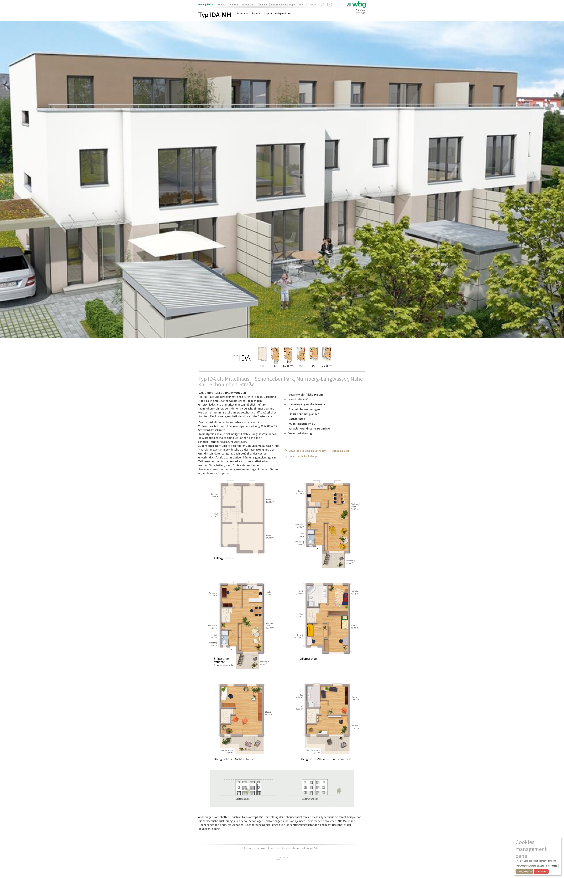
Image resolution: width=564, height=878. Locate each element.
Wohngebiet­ (243, 13)
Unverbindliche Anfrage (303, 456)
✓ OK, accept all (524, 871)
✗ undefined (541, 871)
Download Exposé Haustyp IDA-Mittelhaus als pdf (319, 450)
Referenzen (248, 4)
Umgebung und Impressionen (277, 13)
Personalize (551, 865)
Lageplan (256, 13)
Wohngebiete (205, 4)
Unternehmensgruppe (283, 4)
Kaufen (234, 4)
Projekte (221, 4)
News (302, 4)
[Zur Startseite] (356, 7)
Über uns (262, 4)
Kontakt (312, 4)
